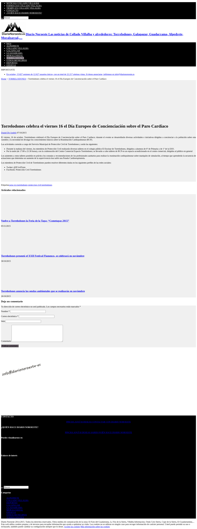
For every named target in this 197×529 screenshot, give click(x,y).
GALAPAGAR (13, 51)
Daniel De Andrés (8, 133)
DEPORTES (11, 63)
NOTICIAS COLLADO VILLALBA (22, 3)
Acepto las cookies (72, 527)
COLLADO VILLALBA (17, 48)
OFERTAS (11, 65)
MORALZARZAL (14, 55)
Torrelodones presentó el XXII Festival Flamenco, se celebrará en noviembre (42, 255)
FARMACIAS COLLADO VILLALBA (24, 6)
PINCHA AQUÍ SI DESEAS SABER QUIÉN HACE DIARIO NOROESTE (98, 432)
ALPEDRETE (12, 46)
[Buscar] (2, 18)
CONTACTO (12, 10)
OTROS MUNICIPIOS (16, 60)
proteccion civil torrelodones (40, 185)
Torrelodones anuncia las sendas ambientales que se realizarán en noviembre (43, 291)
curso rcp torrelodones (18, 185)
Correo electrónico (9, 316)
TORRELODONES (15, 58)
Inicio (8, 43)
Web (3, 321)
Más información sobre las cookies (95, 527)
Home (3, 79)
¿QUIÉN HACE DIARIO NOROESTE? (24, 13)
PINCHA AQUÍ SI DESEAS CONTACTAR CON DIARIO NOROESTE (98, 422)
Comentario (6, 341)
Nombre (5, 311)
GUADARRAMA (14, 53)
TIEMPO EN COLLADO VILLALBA (23, 8)
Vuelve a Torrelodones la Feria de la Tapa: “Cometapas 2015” (35, 220)
